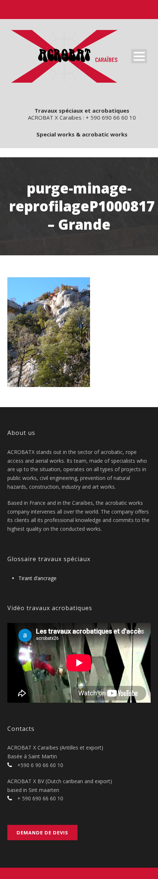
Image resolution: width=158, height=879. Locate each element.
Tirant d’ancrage (37, 578)
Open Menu (139, 56)
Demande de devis (42, 832)
